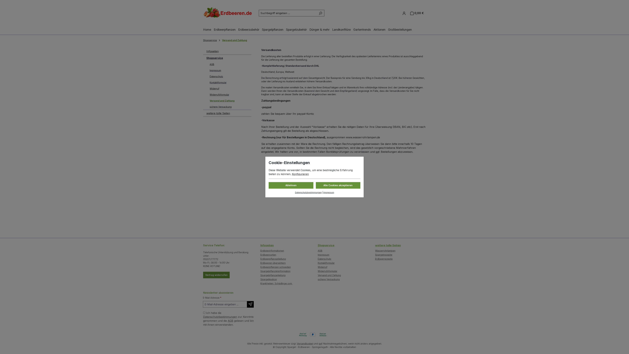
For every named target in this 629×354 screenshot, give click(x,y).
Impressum (328, 192)
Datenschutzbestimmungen (308, 192)
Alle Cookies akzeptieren (338, 185)
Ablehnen (291, 185)
